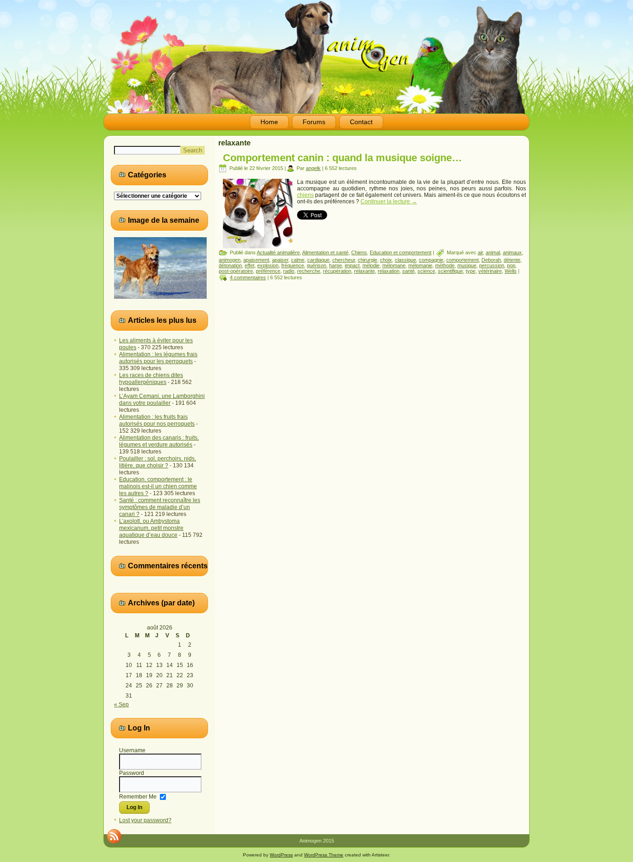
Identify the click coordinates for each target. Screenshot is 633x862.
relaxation (388, 271)
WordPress (281, 854)
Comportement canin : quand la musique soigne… (342, 158)
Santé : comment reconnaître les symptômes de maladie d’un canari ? (159, 507)
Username (132, 750)
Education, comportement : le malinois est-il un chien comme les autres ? (158, 486)
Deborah (491, 260)
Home (269, 122)
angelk (313, 168)
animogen (230, 260)
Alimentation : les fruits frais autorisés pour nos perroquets (157, 420)
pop (511, 265)
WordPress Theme (323, 854)
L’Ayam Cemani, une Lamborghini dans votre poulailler (162, 399)
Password (131, 773)
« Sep (121, 704)
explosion (268, 265)
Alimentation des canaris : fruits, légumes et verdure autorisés (159, 441)
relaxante (364, 271)
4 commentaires (248, 277)
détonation (230, 265)
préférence (268, 271)
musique (466, 265)
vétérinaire (490, 271)
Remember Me (138, 796)
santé (408, 271)
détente (512, 260)
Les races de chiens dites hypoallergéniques (151, 378)
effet (249, 265)
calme (297, 260)
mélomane (393, 265)
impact (352, 265)
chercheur (343, 260)
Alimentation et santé (325, 252)
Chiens (359, 252)
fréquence (292, 265)
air (480, 252)
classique (405, 260)
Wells (511, 271)
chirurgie (367, 260)
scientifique (450, 271)
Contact (361, 122)
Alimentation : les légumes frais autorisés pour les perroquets (158, 358)
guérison (316, 265)
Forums (314, 122)
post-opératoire (236, 271)
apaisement (256, 260)
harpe (335, 265)
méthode (445, 265)
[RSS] (114, 836)
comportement (462, 260)
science (426, 271)
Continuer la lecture (389, 201)
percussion (491, 265)
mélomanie (420, 265)
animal (493, 252)
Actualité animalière (278, 252)
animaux (512, 252)
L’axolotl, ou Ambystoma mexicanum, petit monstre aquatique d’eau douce (151, 528)
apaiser (280, 260)
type (470, 271)
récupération (337, 271)
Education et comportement (400, 252)
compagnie (431, 260)
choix (386, 260)
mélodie (371, 265)
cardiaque (318, 260)
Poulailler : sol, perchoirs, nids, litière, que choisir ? (157, 462)
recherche (308, 271)
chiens (305, 195)
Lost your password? (145, 820)
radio (288, 271)
